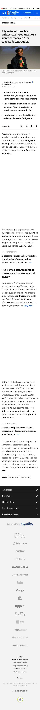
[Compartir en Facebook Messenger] (31, 126)
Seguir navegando (10, 508)
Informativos (13, 477)
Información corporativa (20, 659)
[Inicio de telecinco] (3, 13)
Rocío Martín (6, 84)
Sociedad (28, 18)
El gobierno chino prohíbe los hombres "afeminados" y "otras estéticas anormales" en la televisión (19, 259)
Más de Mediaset (10, 514)
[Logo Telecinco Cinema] (20, 614)
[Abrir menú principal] (37, 13)
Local (20, 18)
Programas (7, 495)
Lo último (5, 18)
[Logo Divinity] (20, 559)
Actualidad (7, 489)
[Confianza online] (20, 701)
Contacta (20, 678)
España (13, 18)
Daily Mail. (28, 305)
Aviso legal (20, 656)
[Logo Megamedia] (21, 690)
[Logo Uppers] (20, 606)
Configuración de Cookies (20, 666)
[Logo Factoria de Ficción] (20, 575)
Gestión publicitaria (20, 672)
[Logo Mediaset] (20, 525)
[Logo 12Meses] (20, 622)
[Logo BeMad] (20, 598)
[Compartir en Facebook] (36, 126)
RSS (20, 675)
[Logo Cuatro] (20, 551)
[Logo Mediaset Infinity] (20, 535)
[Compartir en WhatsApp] (21, 126)
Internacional (8, 23)
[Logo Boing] (20, 582)
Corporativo (8, 502)
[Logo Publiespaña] (20, 637)
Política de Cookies (20, 669)
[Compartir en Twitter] (26, 126)
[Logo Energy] (20, 590)
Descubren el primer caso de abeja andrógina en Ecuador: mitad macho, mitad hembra (19, 431)
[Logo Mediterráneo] (20, 645)
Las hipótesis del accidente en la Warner (16, 8)
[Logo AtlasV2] (20, 630)
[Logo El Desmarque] (20, 567)
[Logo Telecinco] (20, 543)
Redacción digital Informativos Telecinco (16, 82)
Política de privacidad (20, 662)
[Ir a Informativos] (13, 13)
